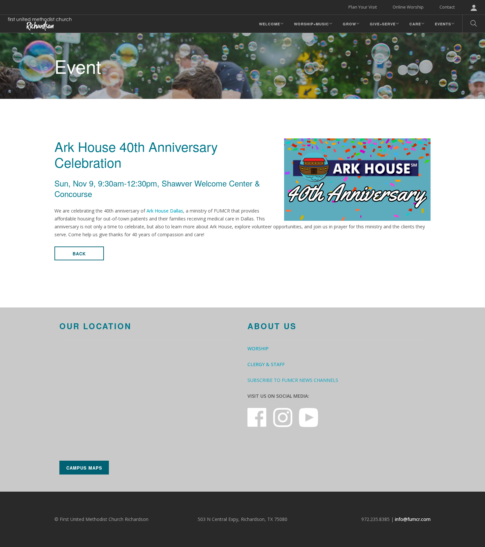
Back (79, 253)
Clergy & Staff (266, 364)
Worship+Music (311, 23)
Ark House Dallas (164, 211)
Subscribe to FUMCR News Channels (292, 380)
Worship (258, 348)
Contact (447, 7)
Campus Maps (84, 468)
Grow (349, 23)
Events (443, 23)
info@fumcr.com (413, 519)
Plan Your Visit (362, 7)
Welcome (269, 23)
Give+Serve (383, 23)
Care (415, 23)
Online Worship (408, 7)
